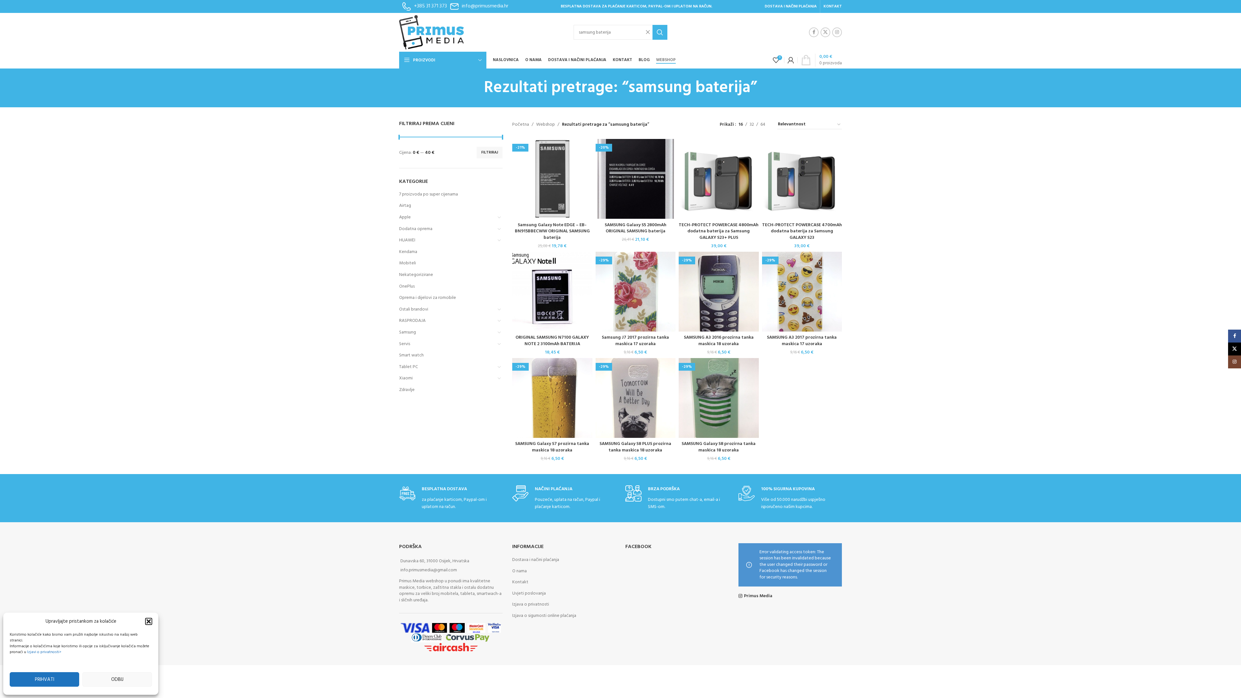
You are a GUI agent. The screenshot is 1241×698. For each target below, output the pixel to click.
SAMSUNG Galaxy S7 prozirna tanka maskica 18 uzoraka (552, 447)
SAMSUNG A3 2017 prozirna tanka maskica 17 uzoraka (802, 341)
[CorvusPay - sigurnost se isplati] (468, 637)
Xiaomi (406, 378)
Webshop (545, 124)
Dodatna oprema (415, 229)
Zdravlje (407, 390)
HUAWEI (407, 240)
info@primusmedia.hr (485, 6)
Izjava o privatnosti (530, 604)
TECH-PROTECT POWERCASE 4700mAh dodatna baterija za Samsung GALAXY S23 (802, 231)
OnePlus (407, 286)
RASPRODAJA (412, 320)
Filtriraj (489, 152)
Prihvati (44, 679)
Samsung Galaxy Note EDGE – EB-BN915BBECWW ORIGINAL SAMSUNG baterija (552, 231)
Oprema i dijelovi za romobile (427, 297)
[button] (148, 621)
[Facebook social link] (814, 32)
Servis (404, 344)
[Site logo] (431, 32)
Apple (405, 217)
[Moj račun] (790, 60)
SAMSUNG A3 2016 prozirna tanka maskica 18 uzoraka (719, 341)
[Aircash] (451, 647)
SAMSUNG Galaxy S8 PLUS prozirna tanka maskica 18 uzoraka (635, 447)
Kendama (408, 252)
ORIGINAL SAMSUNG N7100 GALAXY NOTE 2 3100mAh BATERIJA (552, 341)
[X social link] (825, 32)
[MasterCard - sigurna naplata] (440, 628)
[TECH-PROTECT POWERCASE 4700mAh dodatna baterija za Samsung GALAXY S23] (802, 179)
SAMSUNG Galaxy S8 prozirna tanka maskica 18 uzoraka (719, 447)
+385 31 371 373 (430, 6)
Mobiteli (407, 263)
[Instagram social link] (837, 32)
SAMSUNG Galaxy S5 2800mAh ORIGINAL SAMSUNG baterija (635, 228)
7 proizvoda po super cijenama (428, 194)
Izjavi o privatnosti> (44, 652)
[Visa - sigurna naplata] (414, 628)
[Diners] (427, 637)
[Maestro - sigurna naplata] (457, 628)
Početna (520, 124)
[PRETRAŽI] (659, 32)
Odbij (117, 679)
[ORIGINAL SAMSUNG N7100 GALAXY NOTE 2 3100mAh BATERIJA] (552, 292)
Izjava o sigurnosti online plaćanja (544, 615)
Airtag (405, 205)
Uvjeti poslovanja (529, 593)
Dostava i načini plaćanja (535, 560)
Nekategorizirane (416, 275)
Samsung (407, 332)
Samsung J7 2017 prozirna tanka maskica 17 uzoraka (635, 341)
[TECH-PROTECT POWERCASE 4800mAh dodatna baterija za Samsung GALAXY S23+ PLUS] (719, 179)
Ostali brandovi (413, 309)
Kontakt (520, 582)
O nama (519, 571)
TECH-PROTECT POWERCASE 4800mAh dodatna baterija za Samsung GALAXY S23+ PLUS (718, 231)
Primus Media (758, 596)
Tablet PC (408, 367)
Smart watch (411, 355)
